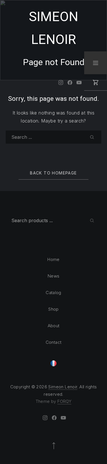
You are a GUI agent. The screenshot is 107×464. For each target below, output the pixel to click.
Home (53, 259)
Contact (54, 342)
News (54, 276)
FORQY (64, 401)
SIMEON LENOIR (53, 28)
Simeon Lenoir (62, 386)
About (54, 325)
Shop (53, 309)
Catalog (53, 292)
